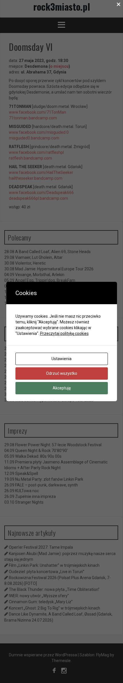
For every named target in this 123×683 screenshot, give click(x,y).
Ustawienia (61, 358)
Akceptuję (62, 388)
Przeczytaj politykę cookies (64, 333)
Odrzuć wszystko (61, 373)
